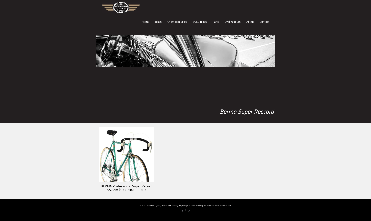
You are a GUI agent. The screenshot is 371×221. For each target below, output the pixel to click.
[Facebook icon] (182, 210)
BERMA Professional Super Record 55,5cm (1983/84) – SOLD (126, 188)
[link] (158, 32)
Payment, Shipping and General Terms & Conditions (209, 205)
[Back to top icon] (359, 216)
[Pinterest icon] (185, 210)
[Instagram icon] (189, 210)
